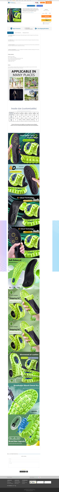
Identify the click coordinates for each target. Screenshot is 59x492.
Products (11, 0)
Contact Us (23, 481)
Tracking (25, 0)
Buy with (44, 20)
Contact (28, 0)
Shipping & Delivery (17, 482)
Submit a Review (22, 471)
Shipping (17, 0)
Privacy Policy (9, 482)
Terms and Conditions (10, 483)
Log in (51, 0)
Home (8, 0)
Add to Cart (47, 16)
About (22, 0)
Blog (30, 0)
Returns (20, 0)
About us (8, 481)
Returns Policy (17, 483)
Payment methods (17, 481)
